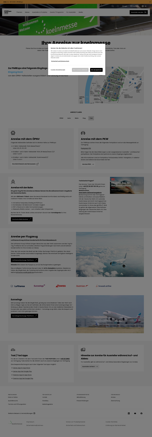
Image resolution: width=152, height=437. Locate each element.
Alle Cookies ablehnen (80, 70)
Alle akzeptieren (96, 70)
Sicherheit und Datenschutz (60, 61)
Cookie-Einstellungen (58, 70)
